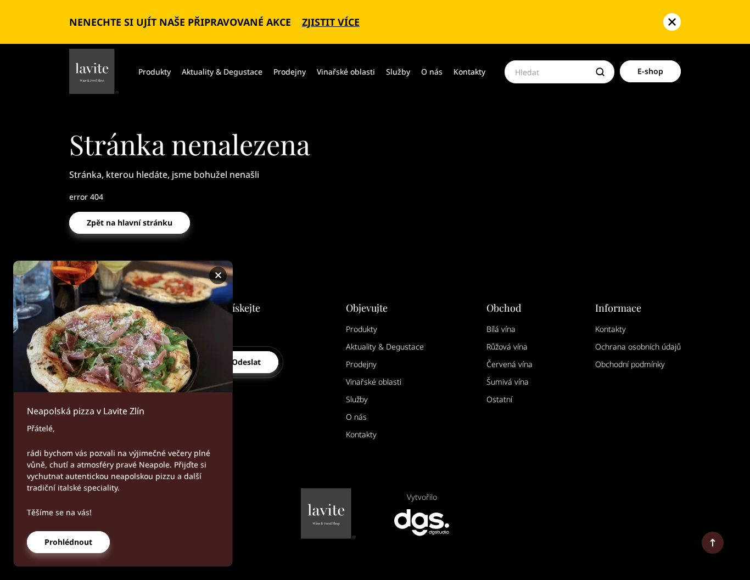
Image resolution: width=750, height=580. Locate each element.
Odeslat (246, 362)
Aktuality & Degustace (222, 71)
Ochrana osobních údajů (638, 346)
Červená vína (509, 364)
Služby (398, 71)
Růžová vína (507, 346)
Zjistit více (331, 22)
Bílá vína (501, 329)
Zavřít (219, 275)
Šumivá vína (507, 381)
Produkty (154, 71)
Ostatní (499, 399)
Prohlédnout (68, 542)
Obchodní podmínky (630, 364)
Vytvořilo (422, 497)
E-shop (650, 71)
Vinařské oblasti (346, 71)
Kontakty (469, 71)
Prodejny (289, 71)
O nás (432, 71)
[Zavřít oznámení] (672, 22)
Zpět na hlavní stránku (129, 222)
